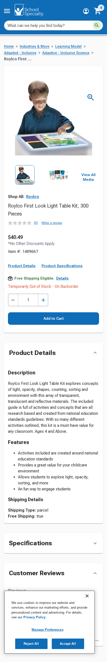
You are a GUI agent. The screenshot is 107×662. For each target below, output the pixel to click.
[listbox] (42, 186)
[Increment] (43, 300)
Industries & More (34, 46)
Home (9, 46)
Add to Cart (54, 318)
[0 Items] (98, 11)
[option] (25, 186)
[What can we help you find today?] (97, 25)
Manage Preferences (47, 630)
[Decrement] (13, 300)
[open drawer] (7, 11)
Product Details (22, 266)
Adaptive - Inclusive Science (65, 53)
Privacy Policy (34, 617)
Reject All (31, 644)
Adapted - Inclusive (20, 53)
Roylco (32, 196)
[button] (86, 11)
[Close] (87, 595)
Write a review (52, 223)
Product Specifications (62, 266)
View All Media (88, 177)
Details (62, 278)
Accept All (68, 644)
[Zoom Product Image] (90, 97)
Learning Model (68, 46)
